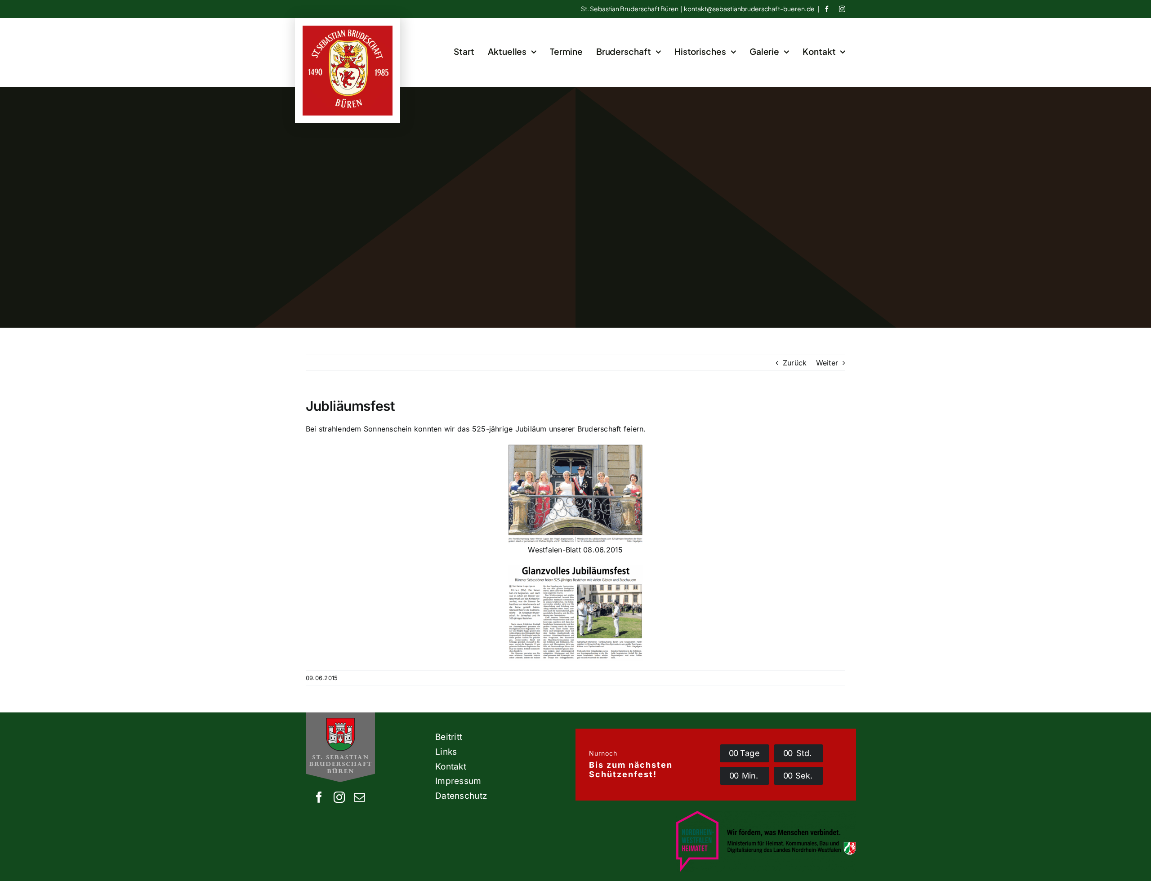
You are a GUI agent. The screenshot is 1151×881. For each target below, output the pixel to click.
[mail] (359, 797)
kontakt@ (749, 8)
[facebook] (827, 9)
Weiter (827, 362)
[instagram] (842, 9)
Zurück (795, 362)
